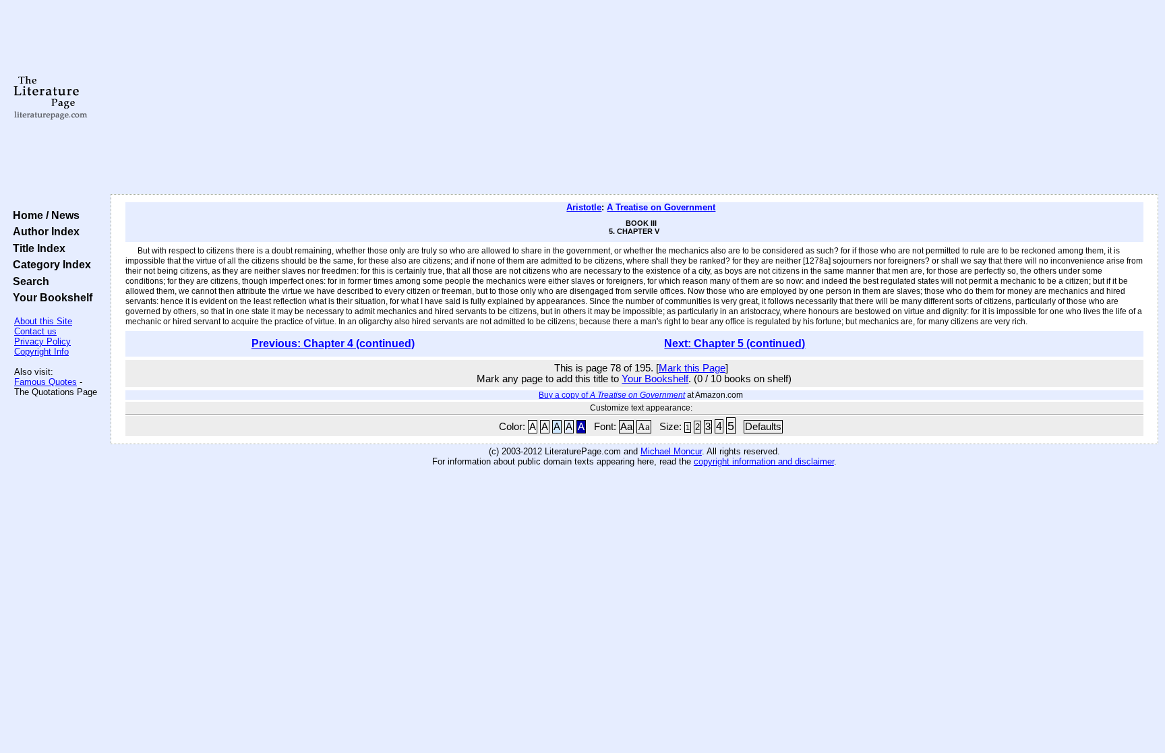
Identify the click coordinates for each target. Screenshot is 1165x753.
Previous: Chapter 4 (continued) (333, 343)
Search (28, 281)
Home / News (43, 215)
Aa (626, 426)
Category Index (49, 264)
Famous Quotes (45, 382)
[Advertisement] (634, 97)
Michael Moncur (671, 451)
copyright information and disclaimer (764, 461)
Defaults (763, 426)
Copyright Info (41, 352)
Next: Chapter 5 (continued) (734, 343)
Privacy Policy (42, 341)
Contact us (35, 331)
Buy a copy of (612, 395)
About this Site (43, 321)
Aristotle (583, 207)
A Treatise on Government (661, 207)
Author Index (43, 231)
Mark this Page (692, 368)
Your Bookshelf (49, 297)
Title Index (36, 248)
